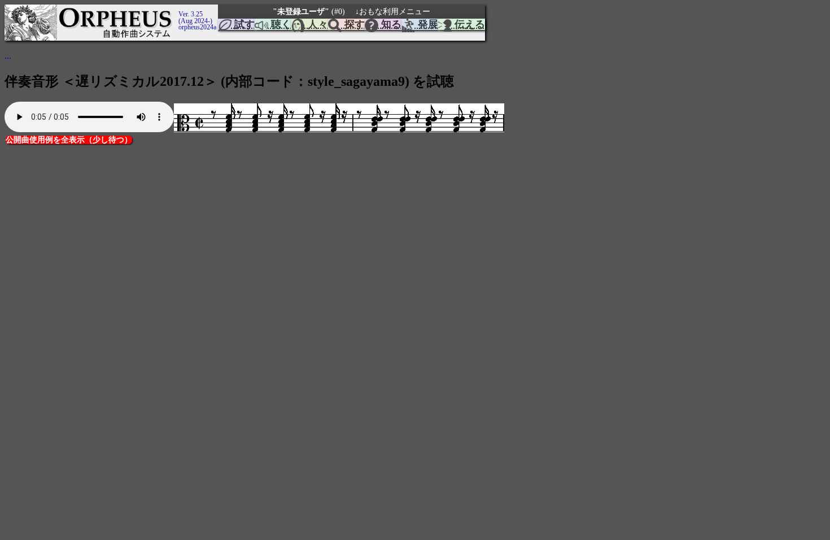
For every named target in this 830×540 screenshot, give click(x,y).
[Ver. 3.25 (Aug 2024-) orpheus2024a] (176, 9)
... (8, 55)
